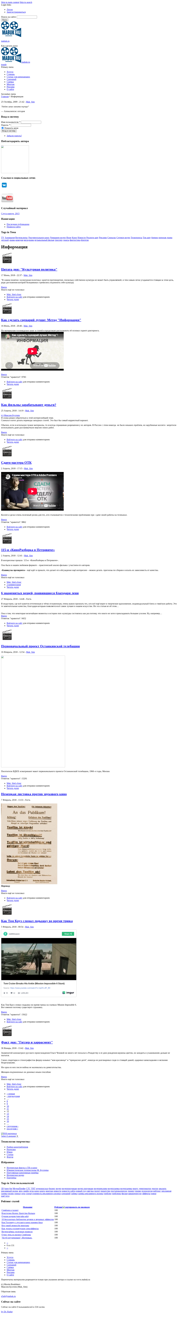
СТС (28, 1188)
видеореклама (100, 1188)
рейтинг (157, 1191)
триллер (58, 240)
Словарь (11, 74)
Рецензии (11, 1149)
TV (2, 237)
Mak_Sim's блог (14, 294)
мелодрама (29, 240)
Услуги (10, 72)
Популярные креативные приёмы (23, 1173)
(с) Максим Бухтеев (10, 415)
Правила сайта (14, 227)
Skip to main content (10, 2)
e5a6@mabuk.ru (8, 1296)
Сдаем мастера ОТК (16, 462)
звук (21, 1191)
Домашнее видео (58, 237)
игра (31, 1191)
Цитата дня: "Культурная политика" (29, 269)
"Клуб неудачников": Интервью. (17, 1238)
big (10, 1188)
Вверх (4, 287)
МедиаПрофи (19, 1188)
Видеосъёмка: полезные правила (17, 1231)
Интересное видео (15, 1175)
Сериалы (111, 237)
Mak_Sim (30, 102)
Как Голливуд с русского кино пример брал (22, 1222)
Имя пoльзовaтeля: (10, 122)
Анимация (10, 237)
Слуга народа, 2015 (10, 213)
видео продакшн (85, 1188)
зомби (26, 1191)
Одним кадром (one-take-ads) (15, 1216)
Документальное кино (38, 237)
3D (2, 1188)
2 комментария (14, 584)
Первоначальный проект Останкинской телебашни (40, 646)
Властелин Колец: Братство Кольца (18, 1213)
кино (36, 1191)
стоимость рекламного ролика (46, 1193)
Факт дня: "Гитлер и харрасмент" (27, 1042)
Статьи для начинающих (18, 77)
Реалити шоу (92, 237)
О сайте (10, 89)
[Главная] (11, 36)
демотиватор (145, 1188)
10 (8, 1106)
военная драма (165, 237)
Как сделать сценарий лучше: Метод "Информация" (41, 320)
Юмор (10, 1152)
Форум (10, 1157)
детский (5, 240)
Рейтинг (58, 1207)
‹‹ (7, 1243)
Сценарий (11, 79)
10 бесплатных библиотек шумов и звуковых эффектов (28, 1219)
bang (6, 1188)
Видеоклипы (21, 237)
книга (42, 1191)
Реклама (10, 87)
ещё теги (5, 1196)
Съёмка (10, 82)
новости (57, 1191)
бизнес (52, 1188)
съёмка (74, 1193)
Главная (5, 96)
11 (8, 1109)
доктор (155, 1188)
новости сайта (68, 1191)
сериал (17, 1193)
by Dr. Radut (7, 1311)
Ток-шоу (147, 237)
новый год (81, 1191)
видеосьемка (126, 1188)
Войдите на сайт (14, 297)
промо (138, 1191)
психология (147, 1191)
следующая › (12, 1126)
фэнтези (85, 240)
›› (7, 1248)
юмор (153, 1193)
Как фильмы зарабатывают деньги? (28, 405)
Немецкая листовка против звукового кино (34, 794)
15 (8, 1119)
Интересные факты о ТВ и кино (22, 1167)
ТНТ (33, 1188)
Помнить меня (11, 128)
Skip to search (26, 2)
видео (58, 1188)
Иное (68, 237)
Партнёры (11, 1178)
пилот (97, 1191)
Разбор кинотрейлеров (17, 1147)
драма (12, 240)
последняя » (12, 1129)
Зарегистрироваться (16, 12)
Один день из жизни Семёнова (16, 1234)
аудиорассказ (42, 1188)
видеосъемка (114, 1188)
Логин (10, 9)
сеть (23, 1193)
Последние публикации (18, 224)
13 (8, 1114)
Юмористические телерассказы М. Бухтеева (28, 1170)
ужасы (66, 240)
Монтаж (10, 84)
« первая (11, 1094)
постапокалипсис (119, 1191)
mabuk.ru (5, 41)
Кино (74, 237)
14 (8, 1116)
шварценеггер (135, 1193)
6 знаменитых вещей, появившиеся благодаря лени (40, 593)
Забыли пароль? (14, 136)
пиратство (105, 1191)
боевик (154, 237)
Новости (82, 237)
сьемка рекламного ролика (90, 1193)
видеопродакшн (69, 1188)
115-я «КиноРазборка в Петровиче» (28, 550)
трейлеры (116, 1193)
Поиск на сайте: (9, 17)
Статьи (10, 1154)
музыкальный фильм (44, 240)
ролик (11, 1193)
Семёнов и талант (10, 1210)
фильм (125, 1193)
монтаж (49, 1191)
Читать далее (13, 299)
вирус (135, 1188)
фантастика (75, 240)
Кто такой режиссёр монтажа (15, 1225)
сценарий (65, 1193)
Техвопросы (136, 237)
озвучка (90, 1191)
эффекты (146, 1193)
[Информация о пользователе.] (7, 263)
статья (29, 1193)
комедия (19, 240)
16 (8, 1121)
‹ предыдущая (13, 1096)
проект (131, 1191)
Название (27, 1207)
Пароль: (5, 125)
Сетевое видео (123, 237)
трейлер (107, 1193)
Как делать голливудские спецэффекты (20, 1228)
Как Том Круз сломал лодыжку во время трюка (37, 921)
